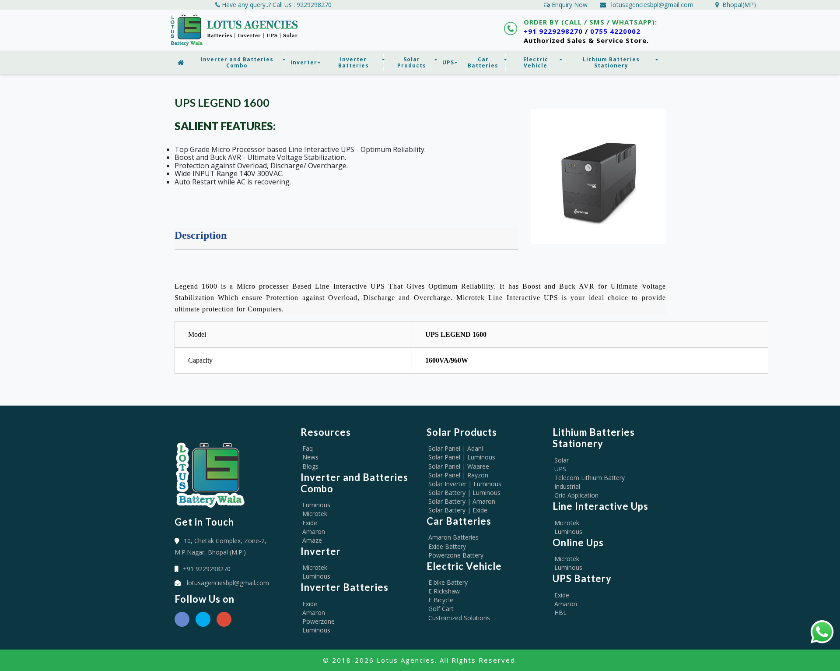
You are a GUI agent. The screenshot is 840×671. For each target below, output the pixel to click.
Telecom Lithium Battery (589, 477)
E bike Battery (448, 582)
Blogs (310, 466)
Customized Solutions (459, 618)
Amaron (313, 531)
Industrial (567, 486)
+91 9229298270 (553, 31)
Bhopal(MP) (737, 4)
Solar (561, 460)
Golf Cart (441, 608)
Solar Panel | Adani (455, 448)
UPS (560, 469)
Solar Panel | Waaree (458, 466)
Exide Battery (447, 546)
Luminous (316, 505)
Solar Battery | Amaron (461, 501)
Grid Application (576, 495)
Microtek (314, 513)
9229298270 (314, 4)
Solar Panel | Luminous (461, 457)
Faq (307, 448)
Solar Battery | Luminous (464, 492)
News (310, 457)
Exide (309, 523)
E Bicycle (440, 600)
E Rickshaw (444, 591)
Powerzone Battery (455, 555)
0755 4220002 (615, 31)
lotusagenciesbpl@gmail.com (652, 4)
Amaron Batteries (453, 537)
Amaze (312, 540)
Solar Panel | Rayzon (458, 475)
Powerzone (318, 621)
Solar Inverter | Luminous (464, 484)
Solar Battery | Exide (457, 510)
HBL (560, 612)
